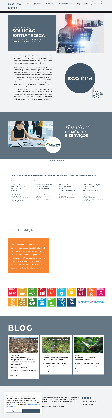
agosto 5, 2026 (79, 355)
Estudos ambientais (65, 4)
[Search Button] (101, 3)
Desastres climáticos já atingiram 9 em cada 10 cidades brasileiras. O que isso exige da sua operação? (22, 360)
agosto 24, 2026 (14, 355)
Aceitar (31, 411)
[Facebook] (9, 8)
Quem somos (38, 4)
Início (29, 4)
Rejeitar (14, 411)
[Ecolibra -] (14, 3)
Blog (78, 4)
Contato (86, 4)
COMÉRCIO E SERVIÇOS (76, 133)
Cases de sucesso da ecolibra (79, 127)
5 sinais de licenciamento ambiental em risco (85, 358)
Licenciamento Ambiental (54, 339)
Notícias (33, 339)
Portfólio (49, 4)
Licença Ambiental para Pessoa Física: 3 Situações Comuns (55, 358)
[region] (23, 403)
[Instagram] (12, 8)
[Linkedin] (15, 8)
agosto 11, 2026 (47, 355)
